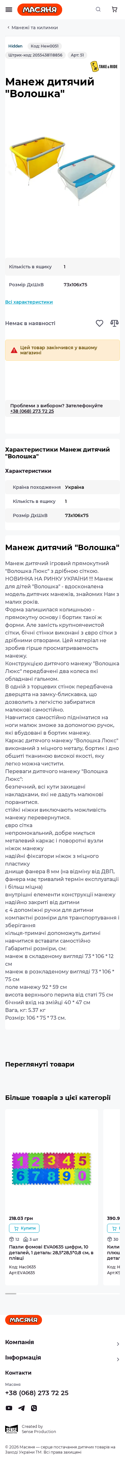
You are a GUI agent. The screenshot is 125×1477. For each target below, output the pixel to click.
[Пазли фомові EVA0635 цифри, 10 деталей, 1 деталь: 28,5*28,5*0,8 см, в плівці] (51, 1211)
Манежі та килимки (35, 27)
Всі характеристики (29, 302)
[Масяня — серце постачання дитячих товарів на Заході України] (39, 10)
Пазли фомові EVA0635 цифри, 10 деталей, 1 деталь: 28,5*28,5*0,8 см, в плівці (51, 1252)
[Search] (100, 9)
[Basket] (114, 9)
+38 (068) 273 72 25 (32, 411)
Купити (28, 1228)
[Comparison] (114, 323)
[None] (34, 1410)
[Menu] (9, 9)
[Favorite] (99, 323)
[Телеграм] (21, 1410)
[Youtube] (9, 1410)
